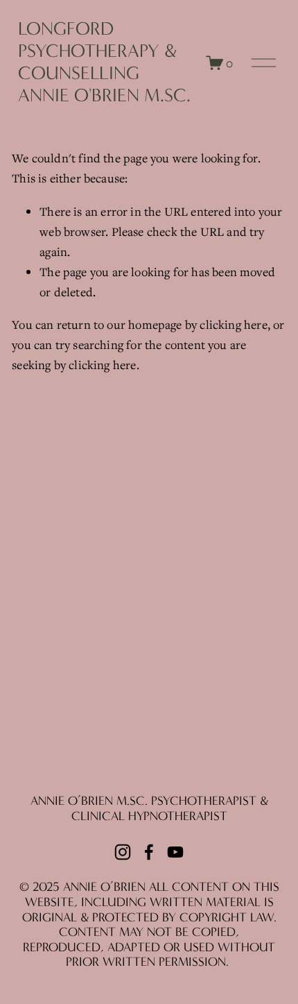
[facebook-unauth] (149, 852)
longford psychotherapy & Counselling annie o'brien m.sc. (104, 62)
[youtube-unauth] (175, 852)
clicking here (233, 324)
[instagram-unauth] (122, 852)
